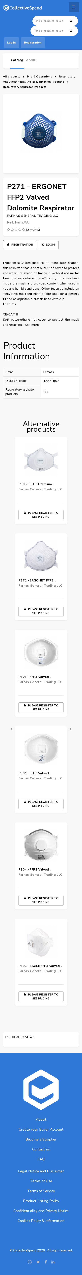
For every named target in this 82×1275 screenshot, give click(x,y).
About (41, 1119)
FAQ (41, 1159)
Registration (22, 245)
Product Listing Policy (41, 1201)
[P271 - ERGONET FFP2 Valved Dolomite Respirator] (41, 133)
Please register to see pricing (43, 515)
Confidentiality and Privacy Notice (41, 1210)
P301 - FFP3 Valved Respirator (34, 774)
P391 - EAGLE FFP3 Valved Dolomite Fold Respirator (39, 966)
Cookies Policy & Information (41, 1220)
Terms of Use (41, 1181)
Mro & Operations (39, 76)
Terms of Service (41, 1191)
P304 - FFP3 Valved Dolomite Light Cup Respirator (34, 870)
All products (11, 76)
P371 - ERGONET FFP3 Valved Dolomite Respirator (40, 581)
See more (32, 325)
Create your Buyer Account (41, 1129)
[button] (8, 726)
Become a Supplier (41, 1139)
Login (50, 245)
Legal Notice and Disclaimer (41, 1171)
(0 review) (33, 230)
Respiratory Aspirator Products (24, 87)
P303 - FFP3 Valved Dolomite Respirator (35, 677)
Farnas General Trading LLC (32, 216)
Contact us (41, 1149)
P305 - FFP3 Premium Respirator (35, 485)
